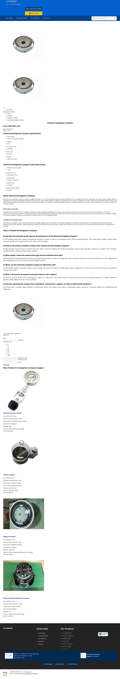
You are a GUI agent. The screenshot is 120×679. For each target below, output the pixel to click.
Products (9, 116)
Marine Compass (67, 646)
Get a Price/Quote (8, 129)
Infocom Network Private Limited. (30, 673)
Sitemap (41, 644)
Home (8, 113)
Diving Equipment (67, 633)
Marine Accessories (68, 644)
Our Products (35, 18)
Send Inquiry (34, 13)
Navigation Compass (12, 118)
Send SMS (61, 664)
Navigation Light (67, 638)
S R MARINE (13, 2)
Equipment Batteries (68, 635)
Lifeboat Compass (9, 475)
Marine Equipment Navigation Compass (16, 598)
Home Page (8, 18)
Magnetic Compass (9, 536)
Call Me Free (73, 664)
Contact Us (46, 18)
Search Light (66, 641)
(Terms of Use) (27, 672)
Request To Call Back (9, 112)
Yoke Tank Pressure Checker (12, 413)
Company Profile (21, 18)
